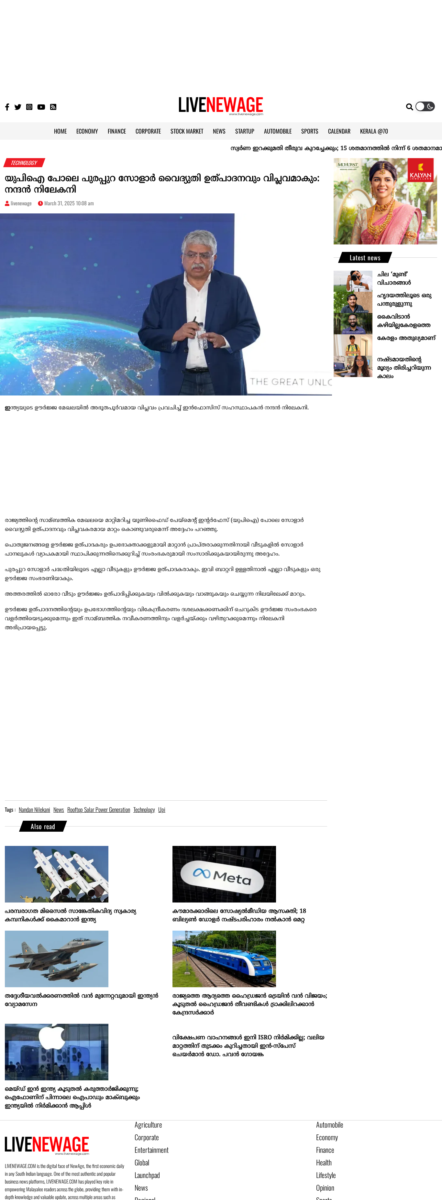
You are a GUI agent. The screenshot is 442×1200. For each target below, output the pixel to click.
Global (141, 1157)
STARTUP (244, 131)
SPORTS (309, 131)
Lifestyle (324, 1168)
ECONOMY (87, 131)
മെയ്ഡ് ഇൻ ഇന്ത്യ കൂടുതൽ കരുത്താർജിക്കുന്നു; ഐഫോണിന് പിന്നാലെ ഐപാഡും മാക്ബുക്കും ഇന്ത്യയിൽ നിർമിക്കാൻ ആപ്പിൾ (72, 1098)
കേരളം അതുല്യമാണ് (406, 338)
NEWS (219, 131)
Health (322, 1157)
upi (161, 809)
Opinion (323, 1179)
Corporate (144, 1135)
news (58, 809)
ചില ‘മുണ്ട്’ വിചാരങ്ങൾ (394, 279)
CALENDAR (339, 131)
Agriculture (146, 1124)
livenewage (21, 203)
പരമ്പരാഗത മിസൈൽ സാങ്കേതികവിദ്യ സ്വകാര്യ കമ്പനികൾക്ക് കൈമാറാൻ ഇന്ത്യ (70, 916)
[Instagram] (29, 107)
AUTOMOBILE (278, 131)
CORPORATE (148, 131)
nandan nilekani (34, 809)
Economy (325, 1135)
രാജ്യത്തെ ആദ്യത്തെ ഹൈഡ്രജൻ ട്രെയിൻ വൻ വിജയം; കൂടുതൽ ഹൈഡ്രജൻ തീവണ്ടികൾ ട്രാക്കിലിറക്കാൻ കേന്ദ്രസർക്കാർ (249, 1004)
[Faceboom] (7, 107)
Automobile (327, 1124)
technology (144, 809)
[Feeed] (53, 107)
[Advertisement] (221, 45)
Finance (323, 1146)
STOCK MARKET (187, 131)
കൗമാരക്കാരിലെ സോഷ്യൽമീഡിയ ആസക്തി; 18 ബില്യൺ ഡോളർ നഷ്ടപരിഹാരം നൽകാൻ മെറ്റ (239, 916)
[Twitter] (17, 107)
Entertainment (148, 1146)
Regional (143, 1190)
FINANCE (117, 131)
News (140, 1179)
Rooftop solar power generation (98, 809)
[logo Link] (221, 112)
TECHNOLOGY (24, 163)
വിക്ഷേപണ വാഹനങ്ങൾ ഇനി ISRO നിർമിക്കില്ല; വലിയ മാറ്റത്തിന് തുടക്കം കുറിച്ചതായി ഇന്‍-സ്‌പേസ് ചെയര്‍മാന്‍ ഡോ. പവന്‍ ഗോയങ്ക (248, 1046)
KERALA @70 (374, 131)
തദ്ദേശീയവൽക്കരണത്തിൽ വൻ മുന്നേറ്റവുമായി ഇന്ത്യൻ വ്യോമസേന (81, 1000)
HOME (60, 131)
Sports (322, 1190)
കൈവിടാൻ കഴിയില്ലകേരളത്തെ (404, 321)
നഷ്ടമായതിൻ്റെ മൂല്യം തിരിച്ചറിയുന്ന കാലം (404, 368)
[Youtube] (41, 107)
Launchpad (145, 1168)
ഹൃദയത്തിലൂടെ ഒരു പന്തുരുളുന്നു (404, 300)
